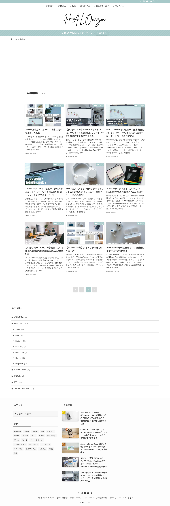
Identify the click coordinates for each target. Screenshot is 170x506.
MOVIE (19, 376)
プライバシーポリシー (45, 498)
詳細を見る (102, 33)
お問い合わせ (62, 498)
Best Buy (20, 347)
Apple (19, 330)
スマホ (24, 440)
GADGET (21, 323)
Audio (19, 335)
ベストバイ (18, 449)
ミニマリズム (31, 449)
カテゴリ (112, 498)
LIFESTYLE (22, 369)
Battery (20, 341)
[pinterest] (147, 1)
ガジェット (51, 436)
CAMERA (20, 317)
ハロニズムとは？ (126, 498)
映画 (51, 449)
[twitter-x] (140, 1)
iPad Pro (50, 431)
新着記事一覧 (75, 498)
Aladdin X (17, 431)
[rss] (154, 1)
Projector (21, 364)
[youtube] (150, 1)
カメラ (41, 436)
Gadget (35, 431)
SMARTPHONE (24, 388)
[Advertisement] (85, 69)
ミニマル (42, 449)
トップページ (88, 498)
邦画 (15, 453)
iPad (42, 431)
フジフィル (45, 444)
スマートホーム (20, 444)
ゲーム (16, 440)
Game (20, 358)
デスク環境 (33, 444)
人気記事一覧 (101, 498)
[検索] (157, 1)
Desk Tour (21, 352)
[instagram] (144, 1)
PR (18, 382)
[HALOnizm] (85, 19)
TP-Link (25, 436)
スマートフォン (37, 440)
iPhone (16, 436)
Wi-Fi (33, 436)
